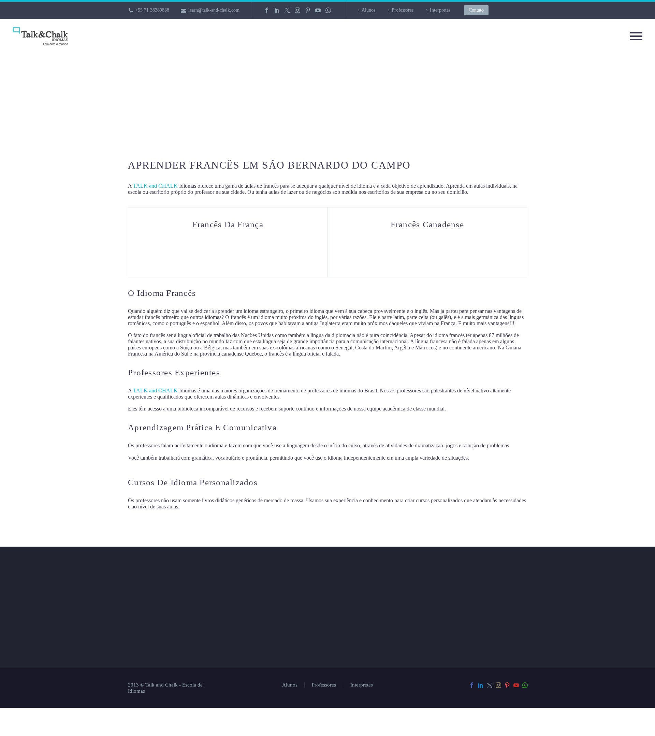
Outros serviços (267, 693)
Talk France (354, 354)
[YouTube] (318, 10)
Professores (402, 10)
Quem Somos (260, 659)
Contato (476, 10)
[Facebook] (267, 10)
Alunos (368, 10)
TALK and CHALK (155, 186)
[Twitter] (287, 10)
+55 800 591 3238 (381, 655)
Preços (251, 676)
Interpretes (440, 10)
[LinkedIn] (277, 10)
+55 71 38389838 (152, 10)
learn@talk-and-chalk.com (213, 10)
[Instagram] (297, 10)
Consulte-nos (262, 625)
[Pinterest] (308, 10)
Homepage (256, 642)
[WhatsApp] (328, 10)
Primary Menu (636, 36)
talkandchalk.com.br (386, 674)
